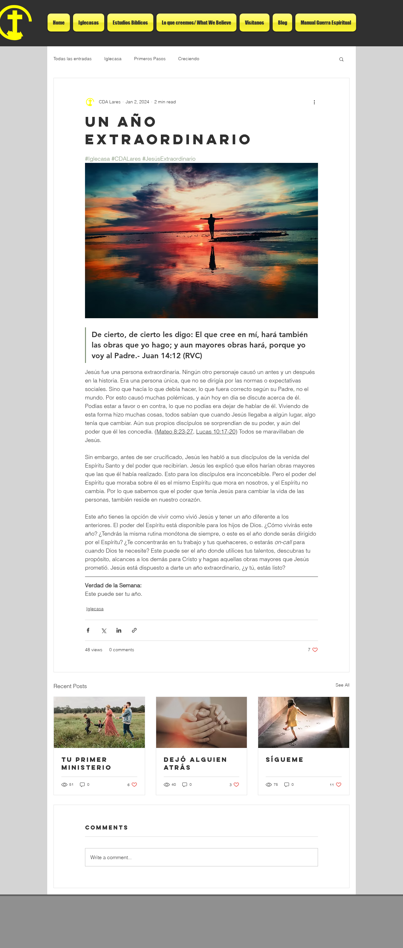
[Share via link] (134, 630)
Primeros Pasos (150, 58)
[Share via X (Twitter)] (103, 630)
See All (342, 685)
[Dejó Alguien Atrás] (201, 722)
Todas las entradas (73, 58)
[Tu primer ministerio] (99, 722)
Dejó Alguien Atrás (196, 763)
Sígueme (285, 759)
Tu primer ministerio (86, 763)
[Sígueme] (303, 722)
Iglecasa (113, 58)
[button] (341, 58)
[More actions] (314, 102)
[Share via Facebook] (88, 630)
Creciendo (188, 58)
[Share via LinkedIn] (119, 630)
